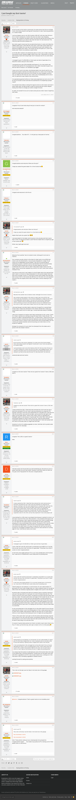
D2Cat (6, 474)
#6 (53, 222)
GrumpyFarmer (6, 169)
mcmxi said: (16, 574)
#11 (53, 399)
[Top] (72, 797)
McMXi (6, 545)
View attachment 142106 (20, 737)
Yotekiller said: (17, 403)
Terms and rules (52, 797)
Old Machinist (6, 260)
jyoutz (6, 344)
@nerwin (14, 699)
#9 (53, 336)
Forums (28, 780)
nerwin (4, 15)
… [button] (8, 23)
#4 (53, 160)
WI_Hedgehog (6, 704)
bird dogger (6, 111)
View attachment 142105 (20, 734)
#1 (53, 27)
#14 (53, 496)
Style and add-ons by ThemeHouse (37, 792)
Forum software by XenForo (14, 792)
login (52, 777)
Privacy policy (60, 797)
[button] (39, 3)
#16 (53, 570)
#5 (53, 189)
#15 (53, 537)
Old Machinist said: (18, 292)
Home (27, 777)
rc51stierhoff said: (18, 226)
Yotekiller (6, 377)
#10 (53, 369)
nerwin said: (16, 340)
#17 (53, 633)
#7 (53, 252)
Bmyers (7, 198)
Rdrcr (6, 442)
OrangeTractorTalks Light (8, 797)
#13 (53, 466)
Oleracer (6, 140)
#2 (53, 103)
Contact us (28, 783)
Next (13, 23)
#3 (53, 132)
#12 (53, 434)
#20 (53, 725)
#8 (53, 288)
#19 (53, 696)
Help (66, 797)
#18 (53, 667)
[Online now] (6, 259)
